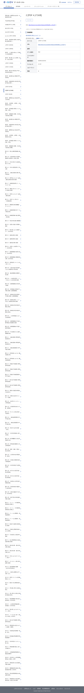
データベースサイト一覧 (53, 6)
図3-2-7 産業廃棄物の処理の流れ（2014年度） (12, 252)
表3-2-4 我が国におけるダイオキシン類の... (12, 610)
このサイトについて (18, 688)
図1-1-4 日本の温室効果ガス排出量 (12, 168)
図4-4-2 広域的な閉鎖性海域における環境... (12, 530)
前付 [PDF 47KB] (9, 28)
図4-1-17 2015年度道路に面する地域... (12, 434)
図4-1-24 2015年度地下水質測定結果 (12, 466)
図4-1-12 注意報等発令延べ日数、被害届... (12, 407)
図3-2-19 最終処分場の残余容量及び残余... (12, 306)
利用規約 (39, 688)
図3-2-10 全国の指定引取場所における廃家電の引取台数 (12, 268)
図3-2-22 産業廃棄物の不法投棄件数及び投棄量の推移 (12, 322)
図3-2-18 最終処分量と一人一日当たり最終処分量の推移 (12, 300)
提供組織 (18, 6)
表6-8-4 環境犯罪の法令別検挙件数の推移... (12, 663)
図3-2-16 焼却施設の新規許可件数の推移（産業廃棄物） (12, 290)
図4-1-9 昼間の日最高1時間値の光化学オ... (12, 391)
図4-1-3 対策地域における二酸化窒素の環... (12, 354)
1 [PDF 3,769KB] (9, 63)
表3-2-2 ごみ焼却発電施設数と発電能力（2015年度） (12, 605)
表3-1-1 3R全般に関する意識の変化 (12, 588)
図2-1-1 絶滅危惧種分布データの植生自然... (12, 210)
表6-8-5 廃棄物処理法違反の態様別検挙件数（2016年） (12, 669)
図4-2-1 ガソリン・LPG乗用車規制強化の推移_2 (12, 508)
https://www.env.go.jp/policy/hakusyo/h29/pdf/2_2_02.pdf (42, 25)
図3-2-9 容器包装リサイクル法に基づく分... (12, 263)
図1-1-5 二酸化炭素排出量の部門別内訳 (12, 173)
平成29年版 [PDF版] (10, 20)
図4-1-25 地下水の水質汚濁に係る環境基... (12, 471)
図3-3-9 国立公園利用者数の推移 (12, 152)
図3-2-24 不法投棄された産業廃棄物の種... (12, 332)
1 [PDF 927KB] (8, 86)
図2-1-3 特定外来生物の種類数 (12, 220)
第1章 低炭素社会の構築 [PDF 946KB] (12, 76)
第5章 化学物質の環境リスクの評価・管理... (12, 109)
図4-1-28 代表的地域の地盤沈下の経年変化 (12, 487)
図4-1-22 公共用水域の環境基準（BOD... (12, 455)
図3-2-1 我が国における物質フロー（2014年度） (12, 230)
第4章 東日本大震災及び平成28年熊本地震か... (12, 71)
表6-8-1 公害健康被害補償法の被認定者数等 (12, 653)
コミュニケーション (39, 6)
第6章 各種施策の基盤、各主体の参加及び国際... (12, 114)
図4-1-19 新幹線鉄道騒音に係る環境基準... (12, 444)
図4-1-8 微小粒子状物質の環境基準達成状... (12, 386)
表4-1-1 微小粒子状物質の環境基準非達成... (12, 621)
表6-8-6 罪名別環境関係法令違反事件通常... (12, 674)
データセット (9, 6)
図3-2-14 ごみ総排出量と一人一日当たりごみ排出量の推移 (12, 279)
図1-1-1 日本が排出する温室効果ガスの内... (12, 162)
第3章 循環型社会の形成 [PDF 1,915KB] (12, 98)
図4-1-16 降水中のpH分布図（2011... (12, 428)
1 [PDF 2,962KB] (9, 45)
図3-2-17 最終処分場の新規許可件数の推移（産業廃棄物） (12, 295)
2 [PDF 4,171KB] (9, 90)
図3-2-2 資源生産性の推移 (11, 235)
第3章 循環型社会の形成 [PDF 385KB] (12, 130)
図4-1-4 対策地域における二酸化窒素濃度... (12, 359)
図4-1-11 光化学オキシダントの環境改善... (12, 402)
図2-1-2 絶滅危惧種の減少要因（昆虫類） (12, 216)
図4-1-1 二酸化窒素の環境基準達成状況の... (12, 338)
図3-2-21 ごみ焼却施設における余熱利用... (12, 316)
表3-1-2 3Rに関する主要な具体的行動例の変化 (12, 594)
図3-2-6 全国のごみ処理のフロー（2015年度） (12, 247)
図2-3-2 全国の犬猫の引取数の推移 (12, 225)
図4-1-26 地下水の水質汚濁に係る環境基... (12, 476)
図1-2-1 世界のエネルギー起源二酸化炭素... (12, 194)
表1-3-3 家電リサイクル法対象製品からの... (12, 578)
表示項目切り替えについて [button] (32, 35)
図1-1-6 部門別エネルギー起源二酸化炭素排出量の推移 (12, 178)
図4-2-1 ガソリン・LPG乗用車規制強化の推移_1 (12, 503)
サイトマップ (67, 688)
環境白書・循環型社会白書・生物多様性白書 (12, 16)
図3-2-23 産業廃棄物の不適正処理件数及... (12, 327)
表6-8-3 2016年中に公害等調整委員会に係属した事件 (12, 658)
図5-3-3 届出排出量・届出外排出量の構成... (12, 546)
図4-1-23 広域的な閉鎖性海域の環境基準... (12, 460)
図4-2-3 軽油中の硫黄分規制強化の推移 (12, 524)
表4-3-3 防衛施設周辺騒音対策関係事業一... (12, 637)
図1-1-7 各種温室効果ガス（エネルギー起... (12, 184)
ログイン (70, 2)
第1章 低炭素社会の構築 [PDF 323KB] (12, 120)
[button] (62, 2)
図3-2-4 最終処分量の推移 (11, 242)
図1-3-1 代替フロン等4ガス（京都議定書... (12, 200)
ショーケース (27, 6)
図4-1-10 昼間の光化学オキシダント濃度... (12, 396)
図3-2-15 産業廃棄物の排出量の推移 (12, 284)
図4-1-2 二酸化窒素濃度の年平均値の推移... (12, 348)
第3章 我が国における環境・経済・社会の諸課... (12, 58)
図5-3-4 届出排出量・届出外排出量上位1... (12, 551)
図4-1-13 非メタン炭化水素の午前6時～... (12, 412)
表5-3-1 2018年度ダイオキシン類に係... (12, 642)
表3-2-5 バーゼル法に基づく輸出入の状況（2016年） (12, 615)
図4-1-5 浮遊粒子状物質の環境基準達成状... (12, 364)
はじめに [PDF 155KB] (10, 35)
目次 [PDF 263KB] (9, 32)
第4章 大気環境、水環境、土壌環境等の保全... (12, 104)
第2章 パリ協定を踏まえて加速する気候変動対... (12, 53)
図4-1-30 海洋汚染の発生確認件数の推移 (12, 498)
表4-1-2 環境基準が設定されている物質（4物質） (12, 626)
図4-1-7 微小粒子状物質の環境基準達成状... (12, 380)
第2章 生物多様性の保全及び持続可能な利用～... (12, 82)
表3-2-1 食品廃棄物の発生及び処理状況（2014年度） (12, 599)
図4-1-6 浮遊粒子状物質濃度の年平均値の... (12, 375)
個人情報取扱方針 (46, 688)
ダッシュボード (60, 688)
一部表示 (37, 38)
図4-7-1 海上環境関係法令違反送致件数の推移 (12, 540)
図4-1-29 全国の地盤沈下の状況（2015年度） (12, 492)
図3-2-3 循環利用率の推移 (11, 238)
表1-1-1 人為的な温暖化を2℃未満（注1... (12, 572)
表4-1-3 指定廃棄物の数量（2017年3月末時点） (11, 567)
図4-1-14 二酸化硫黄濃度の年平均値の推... (12, 418)
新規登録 (77, 2)
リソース (29, 20)
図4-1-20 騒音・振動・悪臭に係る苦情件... (12, 450)
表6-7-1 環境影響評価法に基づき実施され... (12, 647)
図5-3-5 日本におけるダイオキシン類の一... (12, 556)
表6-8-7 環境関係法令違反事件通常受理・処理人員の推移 (12, 679)
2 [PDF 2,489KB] (9, 48)
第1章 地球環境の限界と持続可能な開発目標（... (12, 40)
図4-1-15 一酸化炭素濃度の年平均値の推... (12, 423)
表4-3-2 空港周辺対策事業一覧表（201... (12, 631)
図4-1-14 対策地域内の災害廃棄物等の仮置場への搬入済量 (12, 157)
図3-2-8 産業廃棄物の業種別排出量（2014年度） (12, 258)
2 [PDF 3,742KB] (9, 66)
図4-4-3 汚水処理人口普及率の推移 (12, 535)
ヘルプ (34, 688)
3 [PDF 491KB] (8, 94)
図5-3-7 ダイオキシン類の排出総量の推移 (12, 562)
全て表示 (41, 38)
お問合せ (53, 688)
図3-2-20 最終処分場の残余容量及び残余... (12, 311)
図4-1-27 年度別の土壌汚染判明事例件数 (12, 482)
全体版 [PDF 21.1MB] (10, 24)
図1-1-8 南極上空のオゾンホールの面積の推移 (12, 189)
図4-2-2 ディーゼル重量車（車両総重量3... (12, 514)
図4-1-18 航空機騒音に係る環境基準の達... (12, 439)
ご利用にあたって (27, 688)
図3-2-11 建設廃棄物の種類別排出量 (12, 274)
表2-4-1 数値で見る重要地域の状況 (12, 583)
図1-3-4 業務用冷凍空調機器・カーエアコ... (12, 205)
